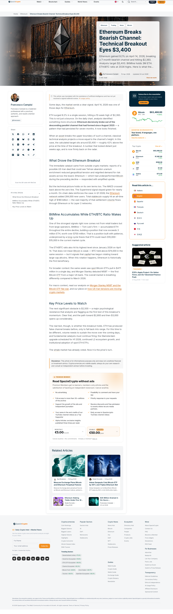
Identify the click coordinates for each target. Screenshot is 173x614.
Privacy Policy (84, 605)
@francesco (16, 120)
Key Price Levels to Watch (21, 207)
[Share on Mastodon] (18, 150)
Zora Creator (85, 570)
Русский (140, 223)
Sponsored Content (151, 592)
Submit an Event (150, 565)
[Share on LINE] (23, 144)
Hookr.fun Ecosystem (71, 559)
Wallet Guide (112, 572)
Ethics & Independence (152, 582)
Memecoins (84, 535)
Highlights (64, 538)
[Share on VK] (18, 144)
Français (140, 207)
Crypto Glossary (113, 578)
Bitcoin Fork (68, 570)
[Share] (28, 155)
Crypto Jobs (128, 538)
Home (16, 14)
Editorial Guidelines (151, 576)
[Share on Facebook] (18, 134)
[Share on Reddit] (13, 139)
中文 (138, 229)
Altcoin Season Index (68, 544)
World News (82, 2)
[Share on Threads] (28, 139)
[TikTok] (38, 558)
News (122, 25)
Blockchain (53, 2)
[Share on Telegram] (28, 134)
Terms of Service (74, 605)
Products (127, 535)
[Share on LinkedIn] (34, 134)
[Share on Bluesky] (23, 139)
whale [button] (57, 350)
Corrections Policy (151, 579)
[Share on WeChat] (23, 155)
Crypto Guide (112, 569)
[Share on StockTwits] (23, 150)
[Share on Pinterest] (34, 139)
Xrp (109, 535)
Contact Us (148, 528)
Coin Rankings (66, 525)
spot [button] (93, 268)
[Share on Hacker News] (18, 139)
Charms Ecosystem (71, 566)
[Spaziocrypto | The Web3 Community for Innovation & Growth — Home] (31, 524)
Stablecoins (84, 538)
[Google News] (42, 558)
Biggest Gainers (66, 528)
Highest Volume (66, 535)
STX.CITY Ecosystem (71, 562)
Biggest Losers (66, 532)
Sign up (161, 1)
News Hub (111, 525)
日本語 (139, 234)
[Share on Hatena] (13, 155)
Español (140, 201)
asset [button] (61, 136)
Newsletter (111, 581)
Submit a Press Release (153, 568)
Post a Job (148, 562)
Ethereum (23, 14)
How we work (152, 78)
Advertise (148, 552)
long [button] (70, 237)
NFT (109, 541)
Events (96, 2)
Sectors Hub (84, 525)
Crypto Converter (67, 541)
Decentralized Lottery (71, 555)
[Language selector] (116, 2)
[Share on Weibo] (28, 144)
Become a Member (151, 535)
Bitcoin (129, 25)
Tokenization (137, 269)
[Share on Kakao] (34, 150)
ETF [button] (59, 275)
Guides (67, 2)
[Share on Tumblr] (13, 144)
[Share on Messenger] (28, 150)
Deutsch (140, 212)
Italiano (140, 190)
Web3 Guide (112, 566)
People (126, 532)
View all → (158, 146)
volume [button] (111, 200)
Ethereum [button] (69, 108)
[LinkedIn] (33, 558)
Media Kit (148, 555)
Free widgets (149, 538)
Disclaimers (149, 541)
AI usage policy (84, 98)
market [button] (69, 104)
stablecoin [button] (96, 196)
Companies (128, 528)
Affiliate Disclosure (151, 589)
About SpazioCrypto (151, 525)
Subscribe (143, 102)
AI (80, 528)
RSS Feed (148, 544)
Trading (113, 25)
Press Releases (113, 547)
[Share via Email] (13, 150)
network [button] (53, 196)
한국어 (139, 218)
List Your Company (151, 559)
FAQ (146, 532)
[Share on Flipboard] (18, 155)
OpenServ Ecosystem (85, 573)
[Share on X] (13, 134)
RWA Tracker (65, 547)
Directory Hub (129, 525)
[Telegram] (28, 558)
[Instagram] (24, 558)
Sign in (153, 1)
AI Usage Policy (150, 585)
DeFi (81, 532)
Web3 (39, 2)
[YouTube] (47, 558)
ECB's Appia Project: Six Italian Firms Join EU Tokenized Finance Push (146, 274)
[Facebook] (14, 558)
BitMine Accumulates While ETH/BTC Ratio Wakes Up (26, 202)
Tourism (67, 573)
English (139, 196)
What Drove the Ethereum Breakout (25, 197)
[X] (19, 558)
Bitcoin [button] (119, 176)
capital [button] (87, 254)
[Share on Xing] (34, 144)
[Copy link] (34, 155)
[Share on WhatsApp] (23, 134)
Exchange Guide (113, 575)
